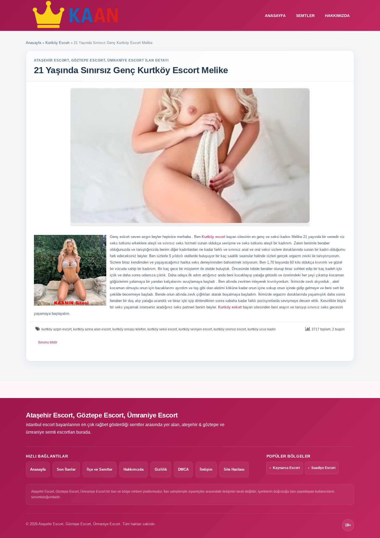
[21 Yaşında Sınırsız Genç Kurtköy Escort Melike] (190, 155)
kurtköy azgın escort (56, 329)
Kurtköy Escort (57, 43)
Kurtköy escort (213, 237)
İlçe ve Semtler (99, 469)
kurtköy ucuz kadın (262, 329)
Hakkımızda (337, 15)
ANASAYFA (275, 15)
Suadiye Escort (323, 468)
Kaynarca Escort (286, 468)
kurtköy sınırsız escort (230, 329)
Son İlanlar (66, 469)
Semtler (305, 15)
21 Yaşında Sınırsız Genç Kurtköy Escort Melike (131, 70)
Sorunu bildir (47, 342)
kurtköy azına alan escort (92, 329)
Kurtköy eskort (230, 307)
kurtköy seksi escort (162, 329)
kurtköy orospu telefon (129, 329)
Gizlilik (161, 469)
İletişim (206, 469)
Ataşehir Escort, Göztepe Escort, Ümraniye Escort (102, 415)
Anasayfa (33, 43)
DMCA (183, 469)
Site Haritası (234, 469)
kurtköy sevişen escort (195, 329)
